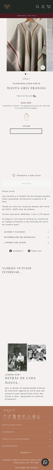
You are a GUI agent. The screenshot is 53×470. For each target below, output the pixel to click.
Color (26, 126)
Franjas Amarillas (36, 153)
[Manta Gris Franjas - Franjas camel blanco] (7, 323)
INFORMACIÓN (10, 446)
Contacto (8, 432)
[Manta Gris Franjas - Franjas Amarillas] (16, 323)
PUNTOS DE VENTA (12, 425)
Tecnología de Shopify (26, 468)
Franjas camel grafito (26, 167)
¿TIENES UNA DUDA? (15, 243)
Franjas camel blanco (26, 138)
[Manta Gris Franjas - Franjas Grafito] (4, 326)
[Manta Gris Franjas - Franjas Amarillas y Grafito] (10, 323)
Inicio (26, 79)
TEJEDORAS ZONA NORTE (26, 84)
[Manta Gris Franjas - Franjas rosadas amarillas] (4, 323)
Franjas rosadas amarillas (26, 131)
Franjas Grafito (26, 160)
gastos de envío (31, 105)
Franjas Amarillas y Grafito (26, 145)
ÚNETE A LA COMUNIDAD (15, 439)
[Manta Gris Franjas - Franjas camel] (13, 323)
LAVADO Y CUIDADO (14, 232)
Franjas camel (14, 153)
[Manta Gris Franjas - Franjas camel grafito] (7, 326)
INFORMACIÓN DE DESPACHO (19, 237)
